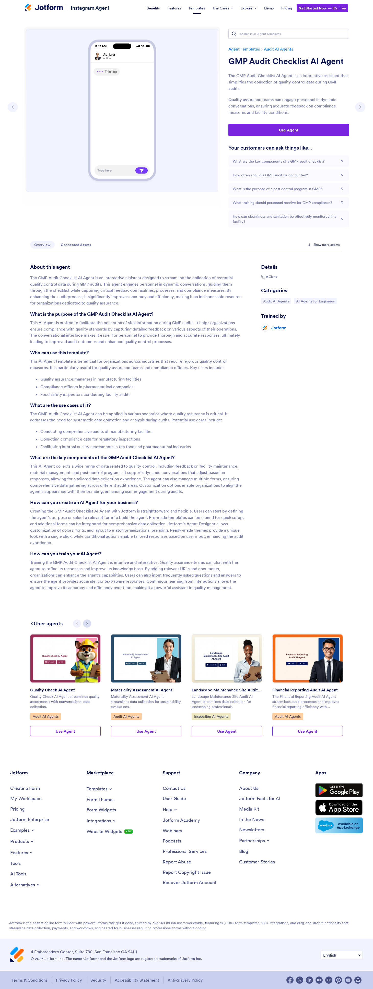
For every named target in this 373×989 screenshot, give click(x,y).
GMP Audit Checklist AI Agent (286, 61)
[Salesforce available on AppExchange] (339, 825)
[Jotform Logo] (44, 8)
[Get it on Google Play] (339, 790)
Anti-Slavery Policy (185, 980)
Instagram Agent (90, 8)
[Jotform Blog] (328, 980)
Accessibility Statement (137, 980)
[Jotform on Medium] (319, 980)
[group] (65, 689)
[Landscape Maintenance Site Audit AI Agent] (227, 658)
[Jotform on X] (299, 980)
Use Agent (288, 129)
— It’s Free (322, 8)
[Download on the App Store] (339, 807)
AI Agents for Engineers (315, 301)
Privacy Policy (69, 980)
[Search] (234, 34)
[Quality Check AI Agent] (65, 658)
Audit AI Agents (278, 49)
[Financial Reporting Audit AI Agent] (308, 658)
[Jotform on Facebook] (290, 980)
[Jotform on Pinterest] (338, 980)
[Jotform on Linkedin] (309, 980)
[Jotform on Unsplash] (358, 980)
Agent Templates (244, 49)
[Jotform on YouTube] (348, 980)
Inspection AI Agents (211, 716)
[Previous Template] (13, 107)
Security (98, 980)
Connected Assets (76, 244)
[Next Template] (360, 107)
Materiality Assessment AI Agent (141, 689)
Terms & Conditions (29, 980)
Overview (42, 244)
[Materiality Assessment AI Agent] (146, 658)
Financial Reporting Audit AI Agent (305, 689)
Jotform (278, 327)
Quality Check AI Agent (52, 689)
